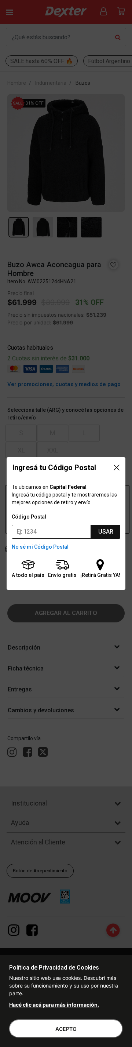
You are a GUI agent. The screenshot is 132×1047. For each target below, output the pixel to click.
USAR (105, 531)
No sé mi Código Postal (40, 547)
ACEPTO (66, 1029)
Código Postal (29, 517)
